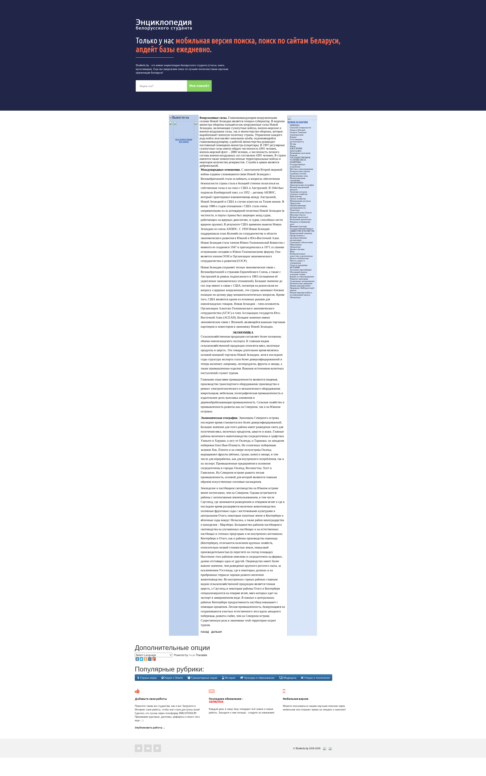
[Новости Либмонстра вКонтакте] (148, 748)
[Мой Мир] (149, 659)
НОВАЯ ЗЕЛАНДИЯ (298, 122)
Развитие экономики (299, 279)
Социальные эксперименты (302, 281)
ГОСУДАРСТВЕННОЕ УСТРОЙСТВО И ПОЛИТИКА (300, 159)
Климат (293, 137)
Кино (292, 251)
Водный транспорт (299, 217)
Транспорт (295, 210)
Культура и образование (259, 677)
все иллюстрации (183, 139)
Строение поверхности (300, 127)
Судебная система (298, 173)
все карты (184, 141)
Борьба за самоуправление (302, 276)
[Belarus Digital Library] (323, 748)
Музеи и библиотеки (299, 258)
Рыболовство (296, 196)
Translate (201, 655)
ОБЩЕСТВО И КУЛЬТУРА (302, 231)
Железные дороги (298, 215)
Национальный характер (301, 233)
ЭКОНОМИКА (296, 183)
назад (205, 631)
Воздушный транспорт (300, 219)
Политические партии (300, 171)
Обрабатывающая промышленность (298, 206)
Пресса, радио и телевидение (297, 261)
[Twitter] (141, 659)
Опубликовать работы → (150, 727)
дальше (216, 631)
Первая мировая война (300, 286)
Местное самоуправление (301, 169)
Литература (295, 247)
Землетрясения (296, 135)
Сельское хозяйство (299, 194)
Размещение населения (300, 153)
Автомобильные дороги (301, 212)
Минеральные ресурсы (300, 201)
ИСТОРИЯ (295, 267)
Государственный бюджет (301, 228)
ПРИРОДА (295, 125)
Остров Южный (297, 130)
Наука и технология (317, 677)
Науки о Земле (173, 677)
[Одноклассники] (145, 659)
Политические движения (301, 283)
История (229, 677)
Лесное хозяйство (298, 198)
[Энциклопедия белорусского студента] (164, 24)
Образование (296, 244)
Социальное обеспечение (301, 242)
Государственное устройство (297, 165)
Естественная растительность (297, 140)
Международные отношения (297, 179)
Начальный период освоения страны (298, 273)
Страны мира (148, 677)
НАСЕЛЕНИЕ (296, 148)
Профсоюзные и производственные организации (298, 237)
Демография (295, 151)
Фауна (293, 146)
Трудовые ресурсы (298, 192)
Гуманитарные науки (203, 677)
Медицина (289, 677)
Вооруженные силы (299, 176)
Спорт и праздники (298, 265)
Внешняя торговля (298, 226)
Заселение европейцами (301, 270)
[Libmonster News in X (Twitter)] (157, 748)
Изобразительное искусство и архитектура (301, 255)
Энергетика (295, 203)
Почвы (293, 144)
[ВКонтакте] (137, 659)
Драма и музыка (297, 249)
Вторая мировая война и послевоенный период (301, 293)
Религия (293, 155)
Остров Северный (298, 132)
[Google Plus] (154, 659)
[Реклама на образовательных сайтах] (330, 748)
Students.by (142, 65)
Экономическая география (302, 185)
